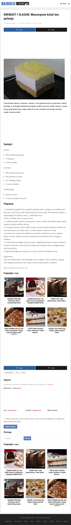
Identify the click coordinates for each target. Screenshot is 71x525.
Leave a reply (37, 23)
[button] (63, 3)
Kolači (29, 23)
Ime (10, 410)
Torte (31, 521)
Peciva (45, 521)
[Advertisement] (35, 46)
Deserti (38, 521)
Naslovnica (8, 521)
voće (23, 372)
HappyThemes (46, 518)
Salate (51, 521)
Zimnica (58, 521)
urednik (13, 23)
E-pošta (33, 410)
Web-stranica (52, 410)
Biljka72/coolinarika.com (18, 268)
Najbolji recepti (29, 518)
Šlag (17, 372)
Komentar (12, 388)
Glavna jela (18, 521)
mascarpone (9, 372)
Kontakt (65, 521)
